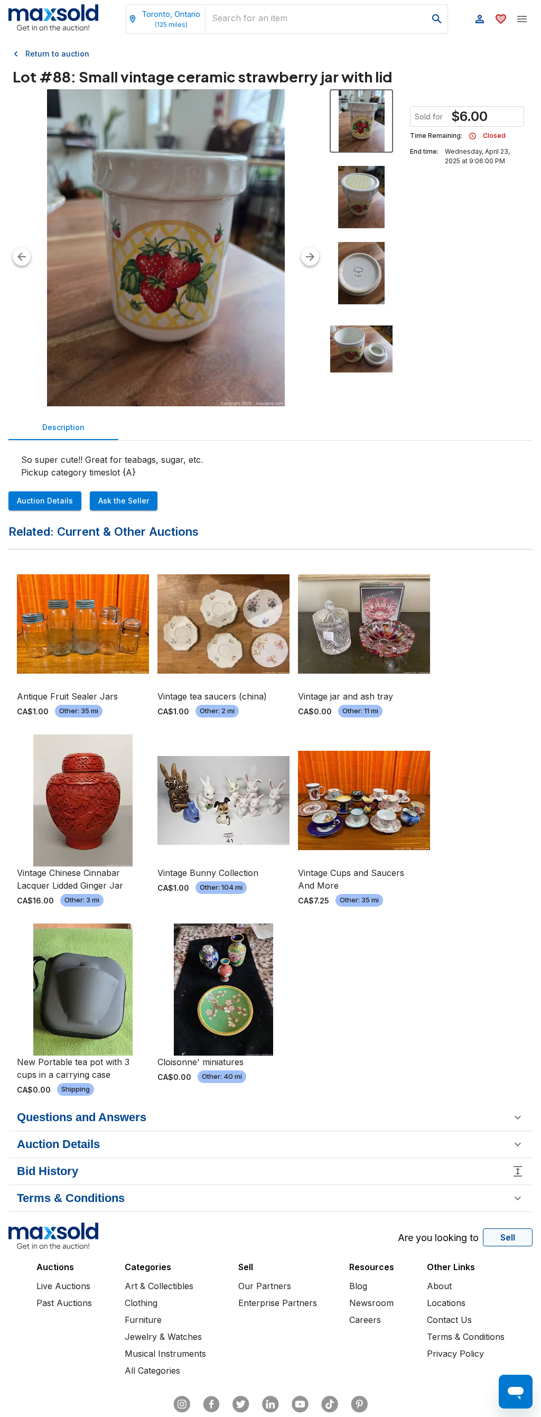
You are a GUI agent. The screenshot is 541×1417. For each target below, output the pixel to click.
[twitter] (241, 1404)
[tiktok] (329, 1404)
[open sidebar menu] (522, 19)
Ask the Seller (123, 500)
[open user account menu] (479, 19)
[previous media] (22, 257)
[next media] (310, 257)
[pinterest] (359, 1404)
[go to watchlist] (500, 19)
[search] (436, 19)
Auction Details (45, 500)
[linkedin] (270, 1404)
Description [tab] (63, 427)
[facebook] (211, 1404)
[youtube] (300, 1404)
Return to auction (57, 53)
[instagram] (181, 1404)
